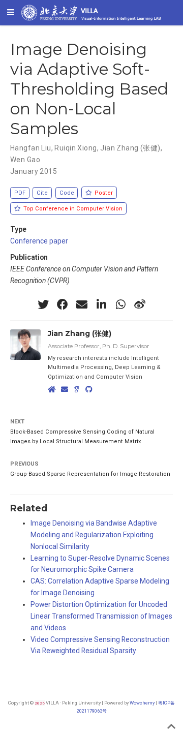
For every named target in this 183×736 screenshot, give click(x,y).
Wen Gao (25, 160)
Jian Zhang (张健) (130, 148)
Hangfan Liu (30, 148)
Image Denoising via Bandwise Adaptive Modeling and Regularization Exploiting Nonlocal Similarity (93, 534)
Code (66, 193)
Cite (42, 193)
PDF (19, 193)
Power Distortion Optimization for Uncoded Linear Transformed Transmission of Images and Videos (101, 616)
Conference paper (39, 241)
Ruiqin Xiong (75, 148)
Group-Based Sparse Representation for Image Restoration (90, 474)
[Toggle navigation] (10, 13)
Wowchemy (142, 703)
